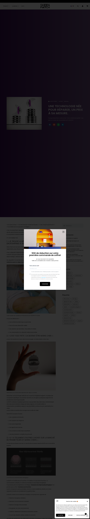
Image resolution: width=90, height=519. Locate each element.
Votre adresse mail (34, 265)
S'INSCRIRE (45, 284)
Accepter (60, 515)
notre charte (43, 277)
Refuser (70, 515)
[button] (87, 501)
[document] (45, 259)
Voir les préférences (81, 515)
